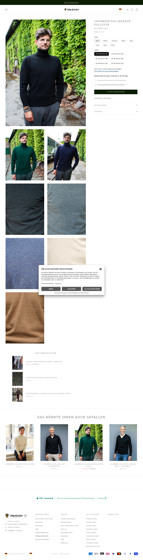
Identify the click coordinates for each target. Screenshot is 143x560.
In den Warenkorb (116, 92)
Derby (123, 41)
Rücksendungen (66, 522)
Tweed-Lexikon (91, 522)
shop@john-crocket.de (15, 531)
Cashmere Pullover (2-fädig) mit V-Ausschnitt (123, 465)
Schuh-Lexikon (91, 533)
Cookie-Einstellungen (42, 539)
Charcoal (114, 41)
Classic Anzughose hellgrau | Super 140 (44, 361)
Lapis (131, 41)
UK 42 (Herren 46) (117, 54)
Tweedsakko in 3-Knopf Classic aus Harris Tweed (48, 393)
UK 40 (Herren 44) (102, 54)
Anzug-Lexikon (91, 526)
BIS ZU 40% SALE (71, 2)
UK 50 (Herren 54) (117, 63)
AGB (36, 529)
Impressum (39, 522)
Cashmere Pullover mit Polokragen (54, 465)
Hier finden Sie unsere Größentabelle (106, 71)
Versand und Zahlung (68, 519)
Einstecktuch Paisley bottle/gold (42, 377)
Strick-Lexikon (91, 539)
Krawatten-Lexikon (92, 536)
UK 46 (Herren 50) (117, 59)
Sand (112, 45)
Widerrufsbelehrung (41, 533)
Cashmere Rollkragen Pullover (19, 464)
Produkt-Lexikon (91, 519)
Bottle (105, 41)
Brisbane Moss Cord (93, 546)
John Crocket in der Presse (44, 519)
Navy (105, 45)
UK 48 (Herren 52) (102, 63)
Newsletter (64, 536)
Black (97, 41)
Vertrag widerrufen (41, 536)
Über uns (64, 529)
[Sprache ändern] (121, 9)
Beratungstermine (66, 533)
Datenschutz (39, 526)
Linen (97, 45)
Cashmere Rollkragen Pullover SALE (88, 465)
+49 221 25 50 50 (13, 527)
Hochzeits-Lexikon (92, 543)
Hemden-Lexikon (92, 529)
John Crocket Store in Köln (69, 526)
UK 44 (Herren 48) (102, 59)
